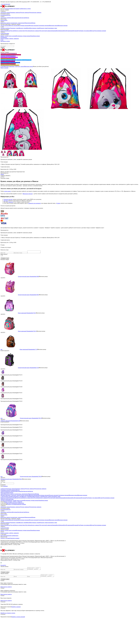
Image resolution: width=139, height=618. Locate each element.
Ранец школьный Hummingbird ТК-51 (27, 331)
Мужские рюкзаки (33, 25)
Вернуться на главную (6, 586)
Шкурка (92, 30)
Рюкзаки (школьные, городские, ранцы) (14, 66)
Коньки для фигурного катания (8, 36)
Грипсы (2, 30)
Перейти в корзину (16, 606)
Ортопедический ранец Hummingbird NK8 (28, 276)
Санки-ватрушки (5, 33)
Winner (2, 174)
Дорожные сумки (14, 28)
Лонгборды (20, 17)
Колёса (58, 30)
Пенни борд (4, 492)
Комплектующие (5, 497)
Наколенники (28, 23)
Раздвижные (4, 15)
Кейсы (27, 28)
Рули (79, 30)
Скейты (2, 491)
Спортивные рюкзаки (43, 25)
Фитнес (8, 15)
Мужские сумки (43, 28)
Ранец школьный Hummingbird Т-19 (28, 349)
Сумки (2, 496)
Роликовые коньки (5, 490)
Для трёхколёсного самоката (32, 30)
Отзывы (17, 8)
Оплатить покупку (8, 199)
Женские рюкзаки (13, 25)
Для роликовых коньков (100, 30)
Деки (5, 30)
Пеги (64, 30)
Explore (58, 203)
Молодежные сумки (34, 28)
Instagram (5, 486)
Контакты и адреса (26, 8)
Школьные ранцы (53, 25)
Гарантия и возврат (21, 504)
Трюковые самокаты (15, 12)
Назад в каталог (4, 67)
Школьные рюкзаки (62, 25)
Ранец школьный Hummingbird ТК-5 (27, 313)
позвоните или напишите (34, 203)
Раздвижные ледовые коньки (23, 36)
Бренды (13, 8)
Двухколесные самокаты (35, 12)
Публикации (8, 8)
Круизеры (14, 17)
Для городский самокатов (45, 30)
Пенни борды (4, 20)
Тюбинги (3, 499)
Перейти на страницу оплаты (8, 613)
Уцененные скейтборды (6, 17)
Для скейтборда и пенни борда (17, 30)
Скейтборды (26, 17)
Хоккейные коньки (35, 36)
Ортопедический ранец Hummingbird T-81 (28, 367)
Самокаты (3, 488)
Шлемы (33, 23)
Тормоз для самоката (85, 30)
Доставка (5, 200)
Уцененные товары (5, 12)
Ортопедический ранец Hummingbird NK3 (28, 294)
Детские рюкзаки (5, 25)
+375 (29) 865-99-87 (5, 4)
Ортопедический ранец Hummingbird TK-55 (31, 418)
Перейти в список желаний (18, 616)
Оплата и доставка (11, 504)
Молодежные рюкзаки (23, 25)
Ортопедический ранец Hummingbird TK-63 (31, 476)
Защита (2, 494)
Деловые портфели (5, 28)
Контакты (21, 503)
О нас (20, 8)
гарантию (10, 202)
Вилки (8, 30)
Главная (2, 66)
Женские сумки (22, 28)
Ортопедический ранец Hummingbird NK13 (11, 479)
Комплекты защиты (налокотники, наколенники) (13, 23)
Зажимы (54, 30)
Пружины (75, 30)
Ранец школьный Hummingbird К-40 (11, 420)
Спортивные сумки (52, 28)
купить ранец (7, 191)
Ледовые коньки (5, 500)
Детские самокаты (24, 12)
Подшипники (69, 30)
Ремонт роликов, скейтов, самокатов (10, 38)
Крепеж (61, 30)
